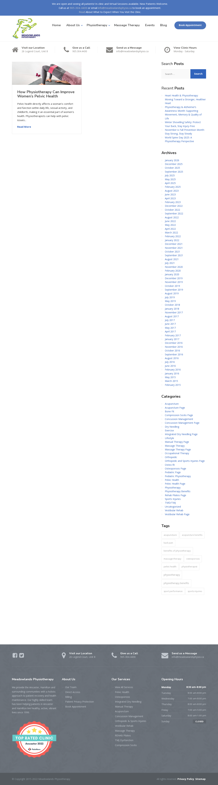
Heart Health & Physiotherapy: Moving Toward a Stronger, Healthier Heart (185, 99)
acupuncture (170, 534)
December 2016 (174, 342)
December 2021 (174, 244)
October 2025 (172, 167)
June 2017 (170, 323)
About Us (73, 25)
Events (150, 25)
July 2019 (170, 297)
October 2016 (172, 350)
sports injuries (195, 591)
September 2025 (174, 171)
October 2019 (172, 286)
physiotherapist (189, 566)
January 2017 (172, 339)
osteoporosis (193, 558)
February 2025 (173, 186)
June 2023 (170, 194)
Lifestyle (169, 438)
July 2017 (170, 320)
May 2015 (170, 377)
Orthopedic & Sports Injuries (130, 721)
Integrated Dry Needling (128, 701)
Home (56, 25)
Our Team (70, 687)
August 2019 (172, 293)
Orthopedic (171, 457)
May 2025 (170, 179)
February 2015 (173, 384)
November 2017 (174, 312)
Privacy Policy (185, 779)
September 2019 (174, 289)
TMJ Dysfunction (124, 740)
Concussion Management (179, 419)
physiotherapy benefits (176, 583)
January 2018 (172, 308)
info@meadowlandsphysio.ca (115, 8)
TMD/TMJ (170, 502)
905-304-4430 (78, 8)
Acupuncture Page (175, 407)
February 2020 (173, 270)
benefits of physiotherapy (177, 550)
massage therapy (172, 558)
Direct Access (72, 692)
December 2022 (174, 205)
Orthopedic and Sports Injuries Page (185, 460)
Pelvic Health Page (175, 483)
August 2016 (172, 358)
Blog (163, 25)
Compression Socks (126, 745)
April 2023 (170, 198)
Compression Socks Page (179, 415)
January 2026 (172, 160)
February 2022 (173, 236)
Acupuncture (172, 403)
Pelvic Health (172, 480)
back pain (168, 542)
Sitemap (200, 779)
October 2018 (172, 304)
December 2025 (174, 164)
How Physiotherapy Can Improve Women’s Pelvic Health (46, 94)
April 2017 (170, 331)
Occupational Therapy (177, 453)
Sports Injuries (173, 499)
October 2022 (172, 209)
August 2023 (172, 190)
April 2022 (170, 228)
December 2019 (174, 278)
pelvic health (170, 566)
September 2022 (174, 213)
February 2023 (173, 202)
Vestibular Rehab (174, 510)
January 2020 (172, 274)
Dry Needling (172, 426)
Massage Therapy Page (178, 449)
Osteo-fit (170, 464)
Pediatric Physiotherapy (178, 476)
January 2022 (172, 240)
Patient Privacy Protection (79, 701)
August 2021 (172, 259)
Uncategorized (173, 506)
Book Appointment (190, 25)
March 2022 (171, 232)
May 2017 (170, 327)
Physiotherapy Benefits (177, 491)
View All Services (124, 687)
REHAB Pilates (123, 735)
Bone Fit (169, 411)
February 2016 (173, 369)
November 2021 (174, 247)
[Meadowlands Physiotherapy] (27, 28)
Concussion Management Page (182, 422)
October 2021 (172, 251)
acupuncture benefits (192, 535)
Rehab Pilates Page (175, 495)
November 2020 (174, 266)
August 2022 (172, 217)
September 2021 (174, 255)
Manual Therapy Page (177, 441)
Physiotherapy (97, 25)
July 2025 (170, 175)
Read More (24, 126)
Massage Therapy (127, 25)
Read (82, 12)
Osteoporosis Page (175, 468)
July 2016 (170, 362)
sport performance (173, 591)
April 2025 (170, 183)
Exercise (169, 430)
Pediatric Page (173, 472)
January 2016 (172, 373)
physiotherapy (172, 574)
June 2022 (170, 221)
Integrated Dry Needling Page (181, 434)
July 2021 (170, 263)
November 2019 (174, 282)
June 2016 (170, 365)
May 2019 (170, 301)
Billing (68, 696)
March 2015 (171, 381)
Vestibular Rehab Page (177, 514)
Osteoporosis (122, 696)
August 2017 (172, 316)
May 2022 (170, 224)
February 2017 (173, 335)
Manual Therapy (124, 706)
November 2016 (174, 346)
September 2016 (174, 354)
